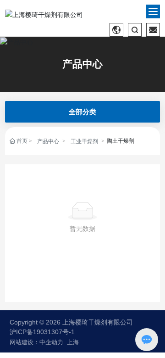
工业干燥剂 (84, 141)
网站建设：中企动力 (36, 342)
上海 (73, 342)
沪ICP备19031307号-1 (42, 332)
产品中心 (82, 64)
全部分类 (82, 112)
